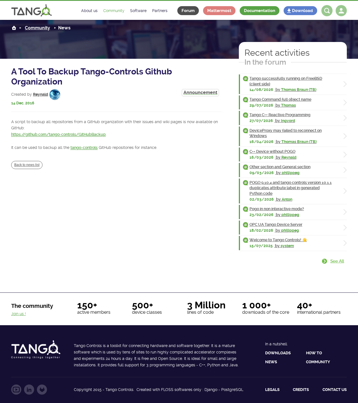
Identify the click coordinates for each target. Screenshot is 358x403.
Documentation (259, 10)
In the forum (265, 62)
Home (14, 27)
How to (314, 353)
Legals (272, 389)
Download (302, 10)
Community (37, 28)
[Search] (327, 10)
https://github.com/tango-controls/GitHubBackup (58, 134)
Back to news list (26, 165)
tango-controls (84, 147)
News (271, 362)
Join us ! (18, 313)
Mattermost (219, 10)
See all (337, 261)
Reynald (40, 94)
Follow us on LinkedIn (29, 390)
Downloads (278, 353)
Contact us (334, 389)
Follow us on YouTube (16, 390)
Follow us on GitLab (42, 390)
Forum (188, 10)
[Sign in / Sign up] (341, 10)
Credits (301, 389)
